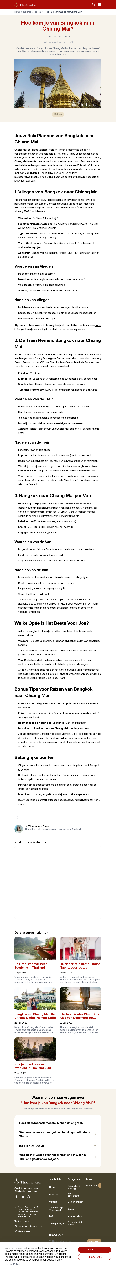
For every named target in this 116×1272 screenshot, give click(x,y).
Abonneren (94, 1241)
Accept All (94, 1249)
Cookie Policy (12, 1264)
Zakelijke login (56, 1223)
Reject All (94, 1256)
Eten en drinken (75, 1201)
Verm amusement (73, 1194)
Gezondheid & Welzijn (75, 1223)
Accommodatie (75, 1216)
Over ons (53, 1194)
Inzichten (27, 12)
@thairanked (24, 1231)
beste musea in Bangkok (55, 742)
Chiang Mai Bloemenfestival (83, 669)
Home (17, 12)
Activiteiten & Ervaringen (74, 1187)
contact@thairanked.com (30, 1226)
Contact (53, 1201)
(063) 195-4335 (25, 1221)
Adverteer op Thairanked (56, 1208)
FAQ (51, 1216)
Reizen (38, 12)
